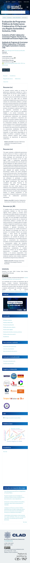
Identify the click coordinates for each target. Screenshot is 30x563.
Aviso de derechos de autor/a (10, 351)
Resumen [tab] (5, 75)
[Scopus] (6, 398)
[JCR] (6, 405)
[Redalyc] (6, 383)
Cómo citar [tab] (5, 81)
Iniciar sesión (26, 1)
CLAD (8, 1)
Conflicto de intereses (8, 363)
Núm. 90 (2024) (16, 17)
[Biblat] (13, 391)
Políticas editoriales (8, 322)
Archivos (9, 17)
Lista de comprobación (8, 348)
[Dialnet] (13, 398)
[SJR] (20, 391)
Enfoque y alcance (7, 320)
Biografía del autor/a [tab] (8, 78)
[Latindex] (20, 376)
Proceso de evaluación (8, 324)
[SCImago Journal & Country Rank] (11, 417)
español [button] (13, 1)
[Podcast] (15, 304)
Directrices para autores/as (9, 346)
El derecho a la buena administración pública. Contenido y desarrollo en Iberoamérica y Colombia (14, 503)
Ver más (5, 451)
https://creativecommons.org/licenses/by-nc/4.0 (14, 291)
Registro (20, 1)
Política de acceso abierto (9, 327)
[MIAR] (6, 376)
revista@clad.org (8, 540)
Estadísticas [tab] (12, 75)
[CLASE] (13, 383)
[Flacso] (6, 391)
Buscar (27, 12)
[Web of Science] (20, 383)
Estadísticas (6, 336)
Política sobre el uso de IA (9, 334)
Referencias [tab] (18, 78)
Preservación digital (8, 329)
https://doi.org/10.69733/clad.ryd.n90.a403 (15, 50)
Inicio (4, 17)
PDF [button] (4, 70)
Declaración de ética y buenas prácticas (12, 332)
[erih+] (20, 398)
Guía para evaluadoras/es (9, 361)
